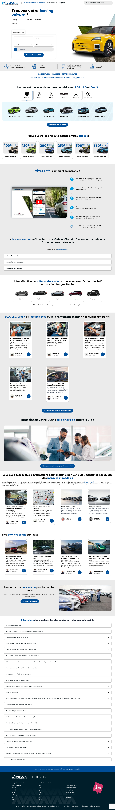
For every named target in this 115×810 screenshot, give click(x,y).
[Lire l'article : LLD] (103, 354)
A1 (39, 797)
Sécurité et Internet (53, 806)
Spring (40, 790)
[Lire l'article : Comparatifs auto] (107, 519)
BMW (13, 797)
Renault (14, 790)
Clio (40, 785)
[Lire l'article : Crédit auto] (29, 396)
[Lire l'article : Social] (66, 398)
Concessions (69, 790)
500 (40, 792)
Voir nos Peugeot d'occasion (57, 125)
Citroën (14, 792)
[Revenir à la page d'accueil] (10, 2)
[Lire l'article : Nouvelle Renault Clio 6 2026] (24, 570)
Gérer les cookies (95, 806)
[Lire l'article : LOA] (66, 354)
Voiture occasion (16, 785)
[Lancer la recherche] (109, 2)
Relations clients (65, 806)
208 (40, 788)
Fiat (13, 799)
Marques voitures (71, 795)
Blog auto (62, 3)
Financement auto (52, 3)
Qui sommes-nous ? (71, 785)
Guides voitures (70, 792)
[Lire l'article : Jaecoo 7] (80, 572)
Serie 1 (40, 799)
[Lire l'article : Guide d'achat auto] (80, 519)
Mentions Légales (20, 806)
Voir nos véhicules (31, 55)
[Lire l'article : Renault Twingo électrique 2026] (107, 572)
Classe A (41, 795)
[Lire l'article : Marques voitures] (52, 521)
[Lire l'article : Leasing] (29, 354)
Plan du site (85, 806)
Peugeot (14, 788)
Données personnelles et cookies (36, 806)
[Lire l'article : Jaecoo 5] (52, 570)
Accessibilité (76, 806)
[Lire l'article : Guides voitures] (24, 522)
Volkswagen (15, 795)
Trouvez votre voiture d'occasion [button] (33, 3)
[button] (57, 256)
